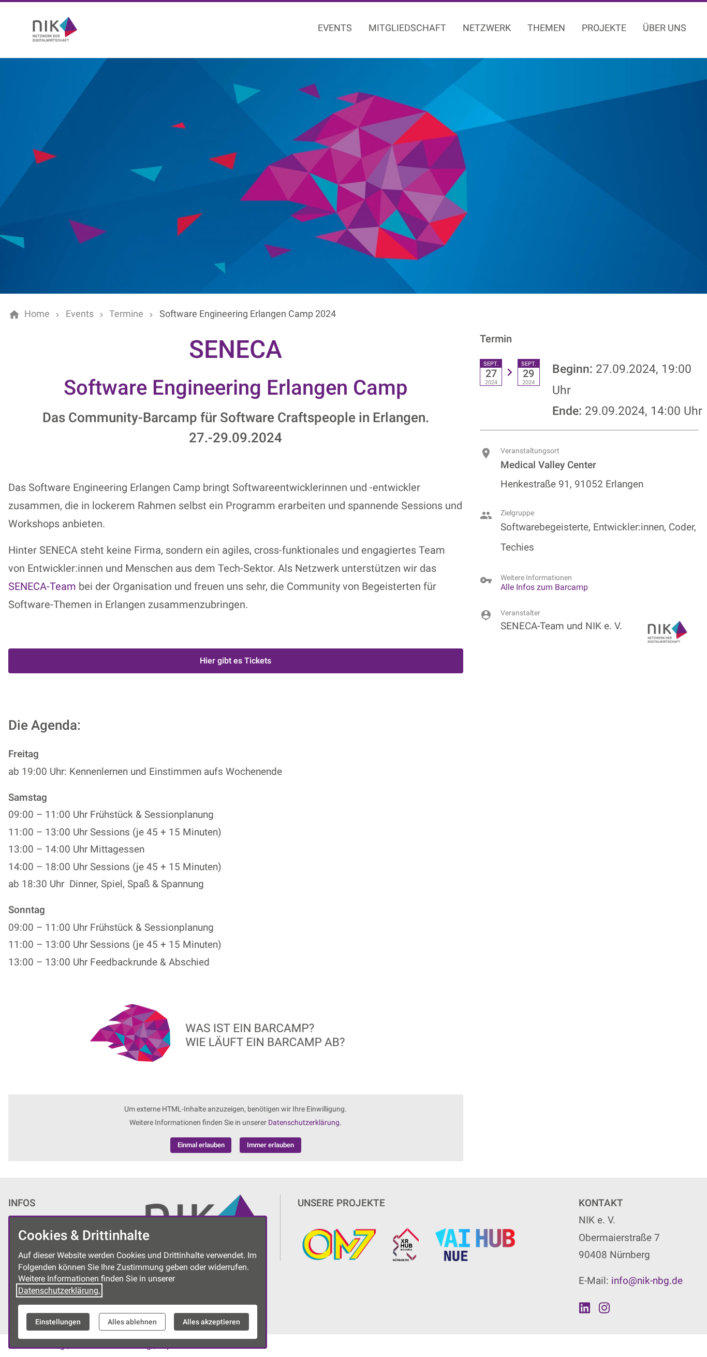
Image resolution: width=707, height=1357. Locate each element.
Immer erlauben (270, 1145)
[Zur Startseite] (79, 29)
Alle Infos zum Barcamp (544, 587)
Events (335, 27)
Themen (546, 27)
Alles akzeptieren (211, 1322)
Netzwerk (487, 27)
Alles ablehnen (132, 1322)
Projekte (604, 27)
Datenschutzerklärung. (305, 1122)
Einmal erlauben (201, 1145)
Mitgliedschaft (407, 27)
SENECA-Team (42, 586)
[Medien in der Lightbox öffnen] (235, 1032)
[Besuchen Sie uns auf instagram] (604, 1308)
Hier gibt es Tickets (235, 661)
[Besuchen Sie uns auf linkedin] (584, 1308)
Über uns (664, 27)
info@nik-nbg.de (647, 1281)
